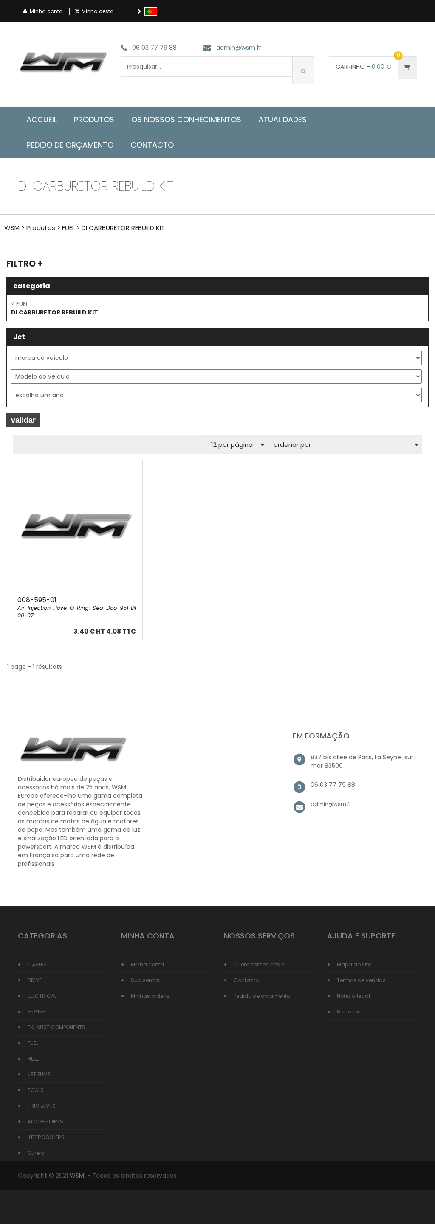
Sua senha (145, 980)
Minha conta (46, 11)
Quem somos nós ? (259, 964)
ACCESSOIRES (45, 1121)
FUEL (68, 227)
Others (36, 1153)
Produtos (94, 119)
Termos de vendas (361, 980)
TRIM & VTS (42, 1105)
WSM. (77, 1175)
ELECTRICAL (42, 995)
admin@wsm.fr (238, 48)
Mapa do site (354, 964)
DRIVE (35, 980)
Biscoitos (349, 1011)
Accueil (41, 119)
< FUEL (19, 304)
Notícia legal (353, 995)
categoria (31, 286)
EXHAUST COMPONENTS (56, 1027)
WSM (12, 227)
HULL (33, 1058)
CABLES (37, 964)
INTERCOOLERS (46, 1137)
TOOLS (36, 1090)
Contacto (246, 980)
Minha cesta (98, 11)
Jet (19, 337)
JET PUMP (39, 1074)
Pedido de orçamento (262, 995)
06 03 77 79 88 (154, 48)
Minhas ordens (150, 995)
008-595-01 (76, 607)
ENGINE (36, 1011)
